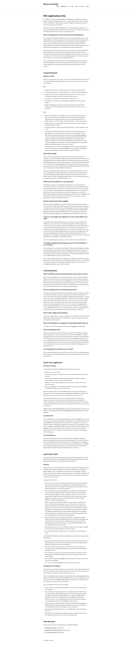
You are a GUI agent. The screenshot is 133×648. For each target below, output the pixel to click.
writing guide (59, 408)
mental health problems (79, 135)
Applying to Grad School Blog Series (54, 630)
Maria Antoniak (50, 4)
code (76, 6)
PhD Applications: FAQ (50, 632)
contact (87, 6)
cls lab (57, 6)
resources (81, 6)
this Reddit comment (70, 410)
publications (63, 6)
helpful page (74, 326)
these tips (84, 430)
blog (72, 6)
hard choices (84, 576)
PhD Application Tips (50, 628)
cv (68, 6)
